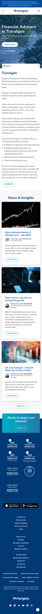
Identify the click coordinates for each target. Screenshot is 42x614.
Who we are (21, 537)
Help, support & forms (30, 577)
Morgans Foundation (21, 543)
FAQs (21, 529)
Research (21, 561)
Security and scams (10, 577)
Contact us (21, 517)
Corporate (21, 564)
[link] (21, 11)
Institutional (21, 567)
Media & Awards (21, 549)
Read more (21, 406)
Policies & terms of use (30, 573)
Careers (21, 546)
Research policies (10, 573)
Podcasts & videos (16, 581)
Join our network (21, 526)
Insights (21, 540)
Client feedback (21, 523)
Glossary (30, 581)
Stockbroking (21, 555)
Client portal (21, 520)
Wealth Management (21, 558)
